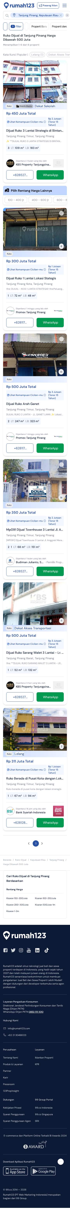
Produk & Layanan (13, 1064)
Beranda (7, 860)
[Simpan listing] (61, 65)
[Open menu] (64, 5)
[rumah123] (35, 936)
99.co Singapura (44, 1114)
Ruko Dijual (20, 860)
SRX (37, 1121)
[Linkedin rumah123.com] (37, 950)
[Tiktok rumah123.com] (47, 950)
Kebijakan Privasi (12, 1107)
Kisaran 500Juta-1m (45, 904)
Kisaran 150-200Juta (16, 898)
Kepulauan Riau (38, 860)
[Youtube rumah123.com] (28, 950)
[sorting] (26, 26)
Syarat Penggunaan (13, 1114)
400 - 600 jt (40, 200)
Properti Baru (39, 26)
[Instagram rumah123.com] (21, 950)
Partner (7, 1071)
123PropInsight (11, 1090)
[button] (34, 15)
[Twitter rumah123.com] (13, 950)
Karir (5, 1077)
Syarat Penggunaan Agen (17, 1121)
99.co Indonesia (43, 1107)
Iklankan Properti (44, 1057)
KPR (37, 1064)
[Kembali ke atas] (61, 1162)
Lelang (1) (37, 54)
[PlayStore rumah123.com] (43, 1171)
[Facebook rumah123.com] (5, 950)
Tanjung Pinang (56, 860)
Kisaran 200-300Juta (17, 904)
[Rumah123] (19, 5)
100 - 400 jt (16, 200)
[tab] (35, 890)
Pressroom (9, 1084)
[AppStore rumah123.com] (15, 1171)
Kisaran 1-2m (12, 911)
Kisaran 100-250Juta (45, 898)
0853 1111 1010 (36, 1011)
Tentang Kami (10, 1057)
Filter (16, 26)
